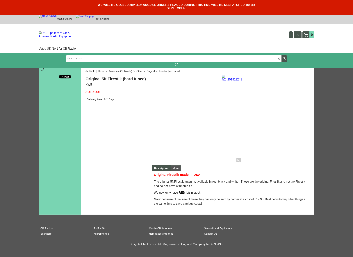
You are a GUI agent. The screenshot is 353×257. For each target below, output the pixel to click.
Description (161, 168)
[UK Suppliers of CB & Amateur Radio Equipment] (60, 38)
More (176, 168)
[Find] (284, 58)
